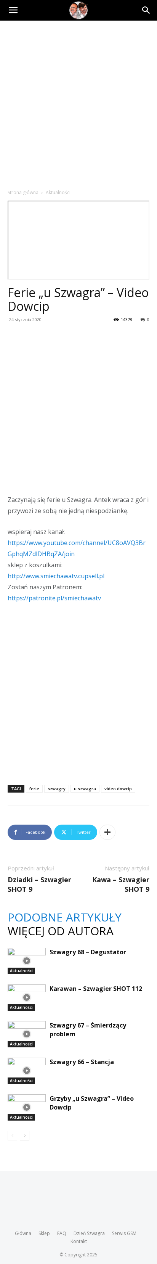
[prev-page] (12, 1135)
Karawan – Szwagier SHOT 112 (96, 988)
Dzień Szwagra (89, 1233)
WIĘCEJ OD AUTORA (61, 931)
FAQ (61, 1233)
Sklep (44, 1233)
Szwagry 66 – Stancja (82, 1062)
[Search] (146, 10)
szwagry (57, 788)
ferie (34, 788)
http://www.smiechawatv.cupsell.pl (56, 576)
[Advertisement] (78, 103)
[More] (107, 832)
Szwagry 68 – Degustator (88, 952)
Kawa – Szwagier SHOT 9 (120, 884)
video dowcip (118, 788)
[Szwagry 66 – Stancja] (27, 1071)
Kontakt (78, 1241)
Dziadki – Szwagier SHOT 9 (39, 884)
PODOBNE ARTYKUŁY (65, 917)
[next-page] (24, 1135)
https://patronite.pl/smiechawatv (54, 598)
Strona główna (23, 192)
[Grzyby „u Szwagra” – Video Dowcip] (27, 1107)
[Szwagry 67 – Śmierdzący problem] (27, 1034)
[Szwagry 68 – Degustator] (27, 961)
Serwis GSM (124, 1233)
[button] (13, 10)
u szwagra (85, 788)
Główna (23, 1233)
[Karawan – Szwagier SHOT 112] (27, 997)
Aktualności (58, 192)
